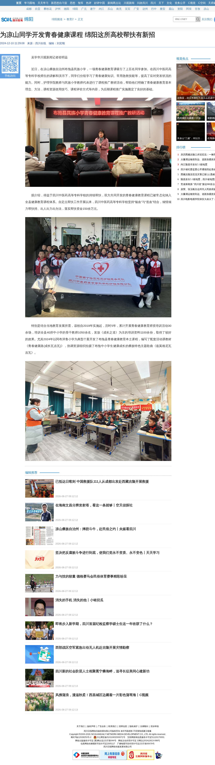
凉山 (206, 8)
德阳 (66, 8)
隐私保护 (134, 726)
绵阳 (75, 8)
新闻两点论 (114, 3)
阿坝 (188, 8)
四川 (153, 3)
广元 (84, 8)
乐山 (110, 8)
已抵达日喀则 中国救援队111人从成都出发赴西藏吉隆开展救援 (102, 481)
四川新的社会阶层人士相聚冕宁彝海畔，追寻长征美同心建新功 (102, 671)
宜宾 (127, 8)
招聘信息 (123, 726)
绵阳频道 (57, 19)
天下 (161, 3)
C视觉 (192, 3)
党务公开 (180, 3)
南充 (119, 8)
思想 (72, 3)
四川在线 (40, 43)
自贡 (37, 8)
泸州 (57, 8)
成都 (29, 8)
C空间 (202, 3)
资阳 (180, 8)
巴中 (154, 8)
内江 (101, 8)
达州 (145, 8)
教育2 (70, 19)
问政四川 (142, 3)
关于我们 (81, 726)
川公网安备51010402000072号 (111, 737)
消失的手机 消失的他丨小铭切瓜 (79, 600)
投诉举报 (155, 726)
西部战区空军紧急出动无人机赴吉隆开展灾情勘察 (92, 647)
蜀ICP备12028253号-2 (81, 737)
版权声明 (91, 726)
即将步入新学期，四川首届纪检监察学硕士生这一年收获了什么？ (104, 624)
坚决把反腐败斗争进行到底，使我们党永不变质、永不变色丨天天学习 (107, 552)
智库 (80, 3)
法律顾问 (144, 726)
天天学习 (43, 3)
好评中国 (99, 3)
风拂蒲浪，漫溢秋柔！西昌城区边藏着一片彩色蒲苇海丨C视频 (101, 695)
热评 (88, 3)
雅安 (162, 8)
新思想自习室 (59, 3)
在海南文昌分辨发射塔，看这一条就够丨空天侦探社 (94, 505)
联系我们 (112, 726)
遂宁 (92, 8)
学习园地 (29, 3)
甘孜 (197, 8)
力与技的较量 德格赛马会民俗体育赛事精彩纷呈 (91, 576)
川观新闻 (129, 3)
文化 (169, 3)
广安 (136, 8)
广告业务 (102, 726)
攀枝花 (48, 8)
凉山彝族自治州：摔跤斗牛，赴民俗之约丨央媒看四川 (95, 529)
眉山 (171, 8)
